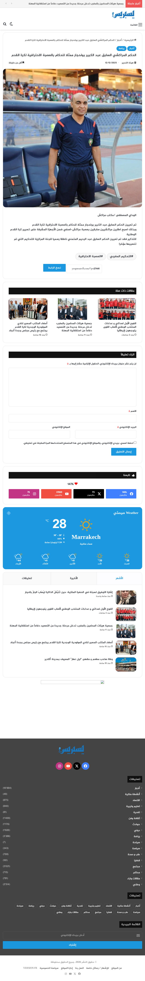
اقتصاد (136, 800)
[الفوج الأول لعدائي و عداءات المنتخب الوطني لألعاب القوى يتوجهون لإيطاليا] (117, 309)
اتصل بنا (79, 968)
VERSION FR (30, 968)
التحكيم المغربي (120, 256)
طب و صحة (134, 855)
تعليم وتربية (133, 806)
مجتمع (136, 867)
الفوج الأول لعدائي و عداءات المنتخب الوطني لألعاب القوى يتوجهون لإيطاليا (119, 327)
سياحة (136, 842)
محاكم (136, 873)
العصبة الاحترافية (89, 256)
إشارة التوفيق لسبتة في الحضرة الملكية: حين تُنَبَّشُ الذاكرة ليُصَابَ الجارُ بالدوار (69, 592)
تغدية (136, 812)
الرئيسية (129, 40)
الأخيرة (74, 578)
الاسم (132, 411)
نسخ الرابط (54, 268)
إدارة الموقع (67, 968)
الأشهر (119, 578)
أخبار (119, 40)
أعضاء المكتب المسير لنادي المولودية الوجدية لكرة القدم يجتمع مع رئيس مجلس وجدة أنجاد (28, 327)
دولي (137, 830)
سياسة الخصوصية (49, 968)
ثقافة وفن (134, 818)
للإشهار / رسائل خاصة (97, 968)
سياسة (136, 849)
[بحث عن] (5, 25)
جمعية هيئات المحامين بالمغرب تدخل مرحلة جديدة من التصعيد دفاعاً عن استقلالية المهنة (76, 4)
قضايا (137, 861)
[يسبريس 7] (124, 14)
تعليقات (27, 578)
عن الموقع (116, 968)
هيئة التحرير (127, 63)
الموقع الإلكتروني (61, 427)
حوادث (136, 824)
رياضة (121, 48)
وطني (136, 885)
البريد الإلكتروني (126, 427)
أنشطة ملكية (132, 794)
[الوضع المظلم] (11, 25)
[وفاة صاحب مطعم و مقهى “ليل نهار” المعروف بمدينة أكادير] (126, 664)
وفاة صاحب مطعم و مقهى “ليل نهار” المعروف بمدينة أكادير (79, 659)
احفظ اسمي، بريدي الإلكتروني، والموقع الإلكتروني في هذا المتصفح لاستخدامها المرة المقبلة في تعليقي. (78, 443)
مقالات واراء (133, 879)
